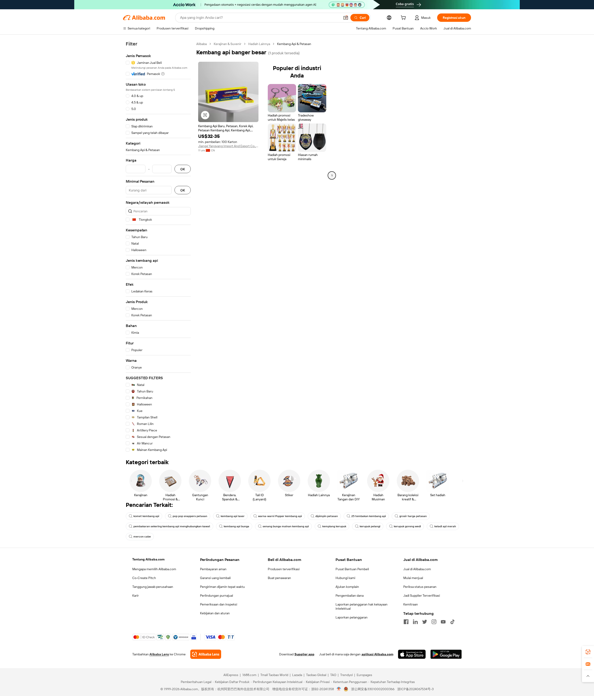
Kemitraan (410, 604)
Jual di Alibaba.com (417, 569)
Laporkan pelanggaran (352, 617)
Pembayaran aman (213, 569)
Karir (135, 595)
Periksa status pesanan (419, 587)
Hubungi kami (345, 578)
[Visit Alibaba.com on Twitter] (424, 622)
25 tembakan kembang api (368, 516)
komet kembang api (146, 516)
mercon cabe (142, 536)
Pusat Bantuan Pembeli (352, 569)
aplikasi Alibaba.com (377, 654)
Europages (364, 675)
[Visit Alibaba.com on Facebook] (406, 622)
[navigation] (158, 247)
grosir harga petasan (413, 516)
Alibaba (201, 44)
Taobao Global (316, 675)
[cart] (404, 18)
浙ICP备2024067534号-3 (415, 689)
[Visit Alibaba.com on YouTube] (443, 622)
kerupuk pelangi (370, 526)
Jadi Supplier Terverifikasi (421, 595)
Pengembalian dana (350, 595)
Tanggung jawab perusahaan (152, 587)
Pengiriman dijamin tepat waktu (222, 587)
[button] (346, 17)
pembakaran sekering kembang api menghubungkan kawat (171, 526)
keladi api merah (445, 526)
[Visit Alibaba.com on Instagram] (434, 622)
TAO (333, 675)
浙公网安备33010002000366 (372, 689)
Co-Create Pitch (144, 578)
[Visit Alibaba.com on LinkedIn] (415, 622)
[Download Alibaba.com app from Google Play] (446, 654)
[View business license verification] (339, 689)
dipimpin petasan (326, 516)
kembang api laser (233, 516)
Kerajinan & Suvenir (227, 44)
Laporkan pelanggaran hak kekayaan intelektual (361, 606)
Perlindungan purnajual (216, 595)
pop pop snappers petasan (190, 516)
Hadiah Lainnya (259, 44)
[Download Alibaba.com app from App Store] (412, 654)
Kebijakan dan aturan (215, 613)
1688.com (249, 675)
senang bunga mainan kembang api (286, 526)
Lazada (297, 675)
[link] (588, 652)
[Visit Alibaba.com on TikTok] (452, 622)
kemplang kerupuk (334, 526)
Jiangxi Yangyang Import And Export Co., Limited (228, 146)
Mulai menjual (413, 578)
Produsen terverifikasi (284, 569)
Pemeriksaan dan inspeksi (218, 604)
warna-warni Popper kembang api (280, 516)
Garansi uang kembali (215, 578)
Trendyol (346, 675)
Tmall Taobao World (274, 675)
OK (182, 169)
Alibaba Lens (159, 654)
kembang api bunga (236, 526)
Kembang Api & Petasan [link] (294, 44)
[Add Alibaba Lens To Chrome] (205, 654)
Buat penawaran (279, 578)
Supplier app (304, 654)
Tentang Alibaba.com (148, 559)
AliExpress (230, 675)
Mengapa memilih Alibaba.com (154, 569)
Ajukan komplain (347, 587)
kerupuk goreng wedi (407, 526)
